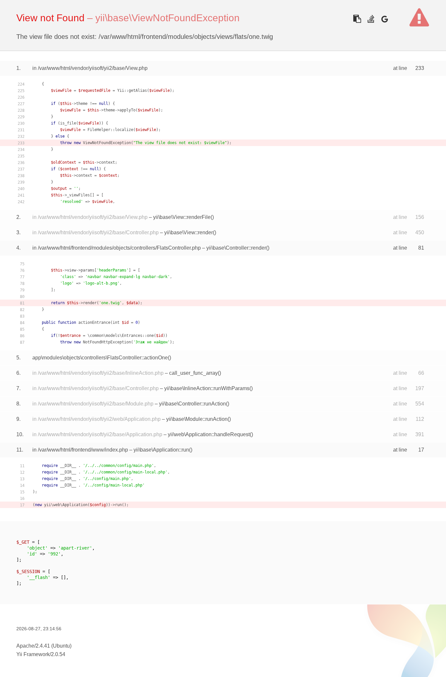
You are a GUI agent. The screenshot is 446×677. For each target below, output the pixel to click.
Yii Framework (33, 654)
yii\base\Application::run (161, 450)
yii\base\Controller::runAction (192, 403)
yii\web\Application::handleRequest (209, 434)
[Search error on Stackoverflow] (370, 19)
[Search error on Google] (384, 19)
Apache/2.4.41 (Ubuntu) (44, 646)
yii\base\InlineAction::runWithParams (206, 388)
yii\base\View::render (188, 232)
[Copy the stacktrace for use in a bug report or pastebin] (357, 19)
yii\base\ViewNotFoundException (167, 17)
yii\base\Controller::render (236, 248)
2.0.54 (58, 654)
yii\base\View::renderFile (182, 217)
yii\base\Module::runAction (197, 419)
